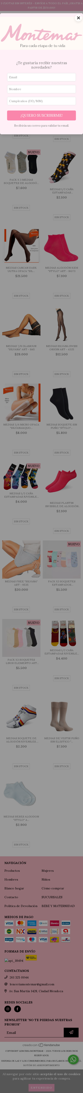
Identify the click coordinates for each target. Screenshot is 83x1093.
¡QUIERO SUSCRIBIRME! (42, 115)
